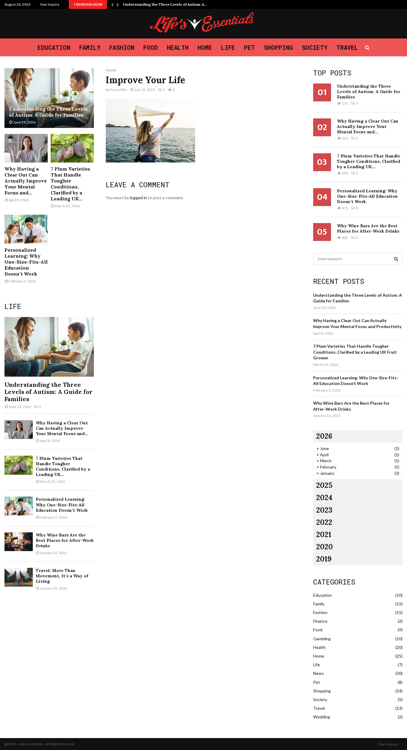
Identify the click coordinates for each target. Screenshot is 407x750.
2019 (324, 559)
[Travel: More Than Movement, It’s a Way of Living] (18, 577)
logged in (138, 197)
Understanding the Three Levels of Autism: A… (165, 4)
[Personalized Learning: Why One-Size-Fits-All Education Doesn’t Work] (26, 229)
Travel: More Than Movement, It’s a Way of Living (62, 576)
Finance (320, 621)
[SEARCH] (396, 259)
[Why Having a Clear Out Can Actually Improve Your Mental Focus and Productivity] (26, 148)
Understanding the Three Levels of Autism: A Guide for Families (48, 112)
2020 (324, 546)
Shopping (278, 47)
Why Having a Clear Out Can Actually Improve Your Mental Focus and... (25, 181)
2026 (324, 436)
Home (205, 47)
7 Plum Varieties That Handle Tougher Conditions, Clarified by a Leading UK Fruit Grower (355, 352)
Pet (249, 47)
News (318, 673)
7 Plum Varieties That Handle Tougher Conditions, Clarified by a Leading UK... (70, 184)
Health (178, 47)
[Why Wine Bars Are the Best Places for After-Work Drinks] (18, 541)
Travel (347, 47)
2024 (324, 497)
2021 (323, 534)
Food (150, 47)
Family (89, 47)
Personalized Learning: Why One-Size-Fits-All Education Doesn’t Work (26, 262)
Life (228, 47)
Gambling (322, 638)
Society (314, 47)
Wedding (321, 716)
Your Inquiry (49, 4)
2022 (324, 522)
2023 (324, 510)
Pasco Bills (118, 89)
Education (54, 47)
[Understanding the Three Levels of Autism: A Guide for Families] (49, 98)
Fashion (121, 47)
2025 (324, 485)
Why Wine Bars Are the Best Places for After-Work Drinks (65, 540)
